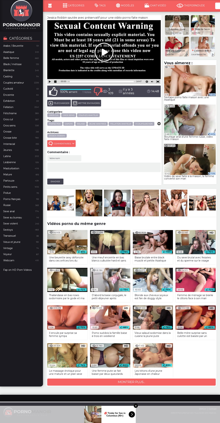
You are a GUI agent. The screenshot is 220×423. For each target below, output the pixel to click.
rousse (81, 124)
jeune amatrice (97, 124)
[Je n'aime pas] (98, 91)
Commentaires (62, 143)
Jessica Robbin (57, 136)
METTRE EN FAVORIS (89, 103)
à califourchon (144, 124)
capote (69, 124)
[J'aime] (53, 91)
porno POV (55, 124)
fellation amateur (120, 124)
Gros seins (68, 115)
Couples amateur (88, 115)
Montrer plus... (131, 382)
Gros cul (54, 115)
